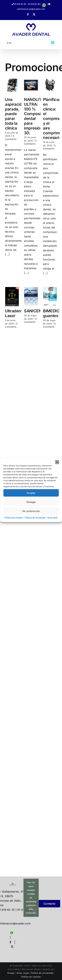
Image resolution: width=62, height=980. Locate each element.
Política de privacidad (42, 973)
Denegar (31, 501)
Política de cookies (31, 976)
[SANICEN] (31, 296)
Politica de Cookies (13, 517)
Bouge (10, 973)
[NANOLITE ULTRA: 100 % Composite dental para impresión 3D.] (31, 85)
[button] (57, 462)
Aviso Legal (23, 973)
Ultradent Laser (13, 313)
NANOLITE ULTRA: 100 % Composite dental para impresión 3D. (34, 116)
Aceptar (31, 492)
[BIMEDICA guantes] (50, 296)
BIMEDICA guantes (52, 313)
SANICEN (32, 311)
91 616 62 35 (20, 4)
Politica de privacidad (35, 517)
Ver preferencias (31, 511)
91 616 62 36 (34, 4)
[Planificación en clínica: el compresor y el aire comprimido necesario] (50, 85)
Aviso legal (52, 517)
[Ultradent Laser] (12, 296)
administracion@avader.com (31, 9)
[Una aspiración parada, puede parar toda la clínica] (12, 85)
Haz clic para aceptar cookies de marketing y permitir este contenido (31, 897)
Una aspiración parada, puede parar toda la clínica (14, 114)
